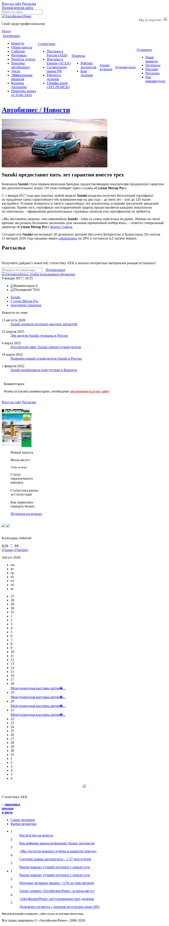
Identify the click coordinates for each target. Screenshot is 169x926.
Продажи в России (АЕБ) (57, 53)
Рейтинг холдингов (88, 65)
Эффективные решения (22, 77)
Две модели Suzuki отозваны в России (39, 335)
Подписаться (55, 270)
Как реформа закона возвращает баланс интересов (57, 843)
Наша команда (151, 59)
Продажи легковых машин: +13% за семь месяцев (56, 883)
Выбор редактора (24, 824)
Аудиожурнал (125, 67)
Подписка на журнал (26, 514)
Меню (6, 31)
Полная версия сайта (17, 7)
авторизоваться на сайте (89, 391)
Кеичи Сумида (61, 227)
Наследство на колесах (36, 835)
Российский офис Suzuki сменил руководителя (46, 347)
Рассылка (29, 4)
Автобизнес (11, 36)
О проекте (144, 50)
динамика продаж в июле (11, 808)
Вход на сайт (11, 4)
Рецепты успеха (23, 59)
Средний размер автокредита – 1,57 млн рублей (55, 859)
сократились (68, 238)
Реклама (151, 69)
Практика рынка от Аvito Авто (23, 93)
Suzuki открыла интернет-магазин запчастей (44, 324)
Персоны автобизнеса (20, 65)
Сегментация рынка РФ (56, 69)
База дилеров (87, 73)
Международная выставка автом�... (38, 688)
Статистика (46, 44)
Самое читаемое (23, 820)
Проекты (78, 56)
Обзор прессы (21, 47)
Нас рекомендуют (155, 79)
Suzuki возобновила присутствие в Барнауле (44, 370)
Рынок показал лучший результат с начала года (54, 867)
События (18, 51)
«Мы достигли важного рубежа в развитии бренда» (58, 851)
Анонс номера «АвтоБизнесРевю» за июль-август (57, 891)
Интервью (19, 55)
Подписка (152, 65)
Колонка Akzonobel (19, 85)
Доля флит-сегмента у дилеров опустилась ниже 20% (59, 907)
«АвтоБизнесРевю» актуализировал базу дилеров (56, 899)
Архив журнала (105, 67)
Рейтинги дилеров (54, 77)
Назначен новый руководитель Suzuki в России (46, 358)
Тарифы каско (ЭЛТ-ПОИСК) (58, 85)
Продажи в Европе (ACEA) (59, 61)
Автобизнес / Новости (36, 110)
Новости (17, 43)
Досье (15, 71)
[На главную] (16, 16)
